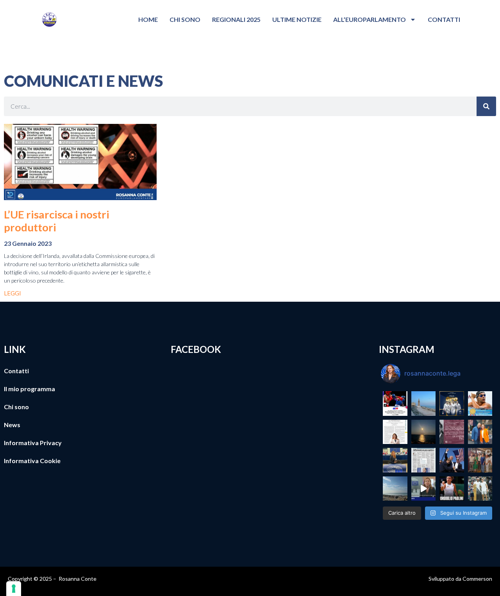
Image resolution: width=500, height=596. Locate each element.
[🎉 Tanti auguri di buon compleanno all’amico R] (480, 432)
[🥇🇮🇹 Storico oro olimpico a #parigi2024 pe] (451, 403)
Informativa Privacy (33, 442)
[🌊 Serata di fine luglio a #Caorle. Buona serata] (423, 403)
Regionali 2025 (236, 19)
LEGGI (12, 293)
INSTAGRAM (406, 349)
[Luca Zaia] (423, 460)
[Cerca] (486, 106)
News (12, 424)
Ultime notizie (296, 19)
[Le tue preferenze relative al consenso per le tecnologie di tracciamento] (13, 588)
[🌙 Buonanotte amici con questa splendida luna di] (423, 432)
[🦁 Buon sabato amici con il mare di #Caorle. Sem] (395, 488)
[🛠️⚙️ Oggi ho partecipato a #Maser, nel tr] (480, 460)
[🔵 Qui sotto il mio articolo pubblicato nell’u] (395, 432)
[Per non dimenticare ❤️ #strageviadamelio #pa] (451, 432)
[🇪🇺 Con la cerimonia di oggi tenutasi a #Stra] (395, 460)
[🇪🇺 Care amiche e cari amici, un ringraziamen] (423, 488)
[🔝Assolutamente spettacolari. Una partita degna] (480, 488)
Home (148, 19)
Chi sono (185, 19)
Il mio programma (29, 388)
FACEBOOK (196, 349)
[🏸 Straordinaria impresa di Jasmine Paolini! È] (451, 488)
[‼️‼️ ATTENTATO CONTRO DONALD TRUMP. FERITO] (451, 460)
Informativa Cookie (32, 460)
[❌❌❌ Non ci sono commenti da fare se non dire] (395, 403)
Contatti (444, 19)
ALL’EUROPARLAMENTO (369, 19)
